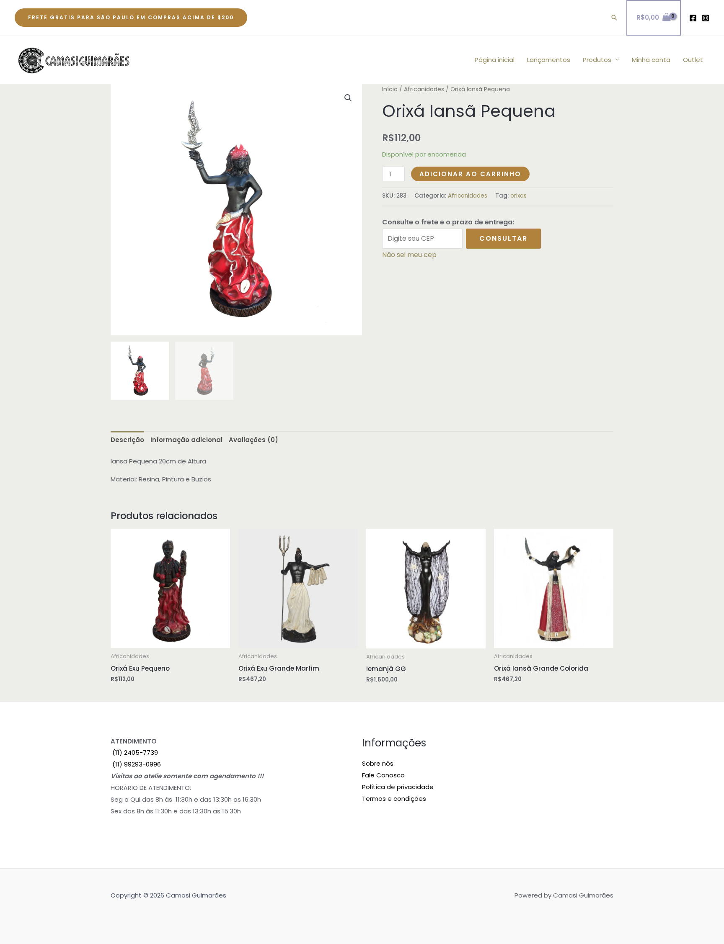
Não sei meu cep (409, 255)
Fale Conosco (383, 775)
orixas (518, 196)
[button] (131, 17)
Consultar (503, 238)
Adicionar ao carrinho (470, 174)
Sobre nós (377, 763)
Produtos (597, 59)
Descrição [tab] (127, 439)
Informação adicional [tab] (186, 439)
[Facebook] (693, 18)
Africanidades (424, 89)
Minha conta (651, 59)
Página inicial (495, 59)
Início (390, 89)
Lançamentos (548, 59)
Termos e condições (394, 798)
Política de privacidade (398, 786)
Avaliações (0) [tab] (253, 439)
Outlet (693, 59)
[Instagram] (705, 18)
